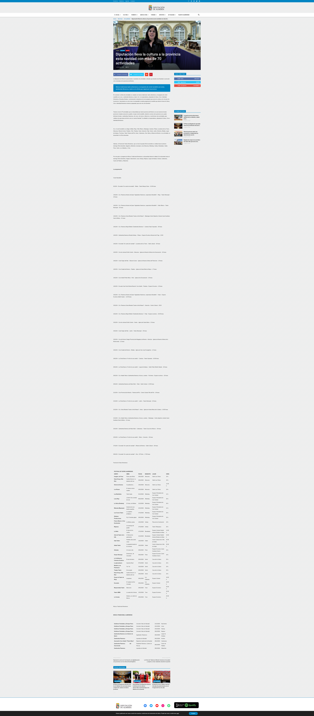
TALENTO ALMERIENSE (183, 15)
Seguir (198, 82)
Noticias (117, 50)
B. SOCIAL (116, 15)
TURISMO (153, 15)
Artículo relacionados (119, 667)
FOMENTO (133, 15)
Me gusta (197, 78)
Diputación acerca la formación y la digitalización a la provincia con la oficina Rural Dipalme (126, 660)
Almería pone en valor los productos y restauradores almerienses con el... (191, 133)
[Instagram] (191, 1)
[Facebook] (188, 1)
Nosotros (115, 1)
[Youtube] (199, 1)
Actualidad (123, 50)
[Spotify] (194, 1)
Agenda (127, 1)
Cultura (127, 50)
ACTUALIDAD (171, 15)
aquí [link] (178, 713)
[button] (199, 15)
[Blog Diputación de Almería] (157, 7)
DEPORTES (161, 15)
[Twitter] (197, 1)
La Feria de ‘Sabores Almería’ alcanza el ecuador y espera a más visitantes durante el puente (157, 660)
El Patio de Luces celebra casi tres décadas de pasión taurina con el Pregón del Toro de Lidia (160, 686)
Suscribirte (196, 85)
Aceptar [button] (193, 713)
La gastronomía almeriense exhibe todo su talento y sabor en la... (192, 117)
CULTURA (125, 15)
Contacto (133, 1)
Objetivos (121, 1)
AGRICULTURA (143, 15)
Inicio (114, 19)
